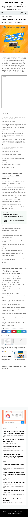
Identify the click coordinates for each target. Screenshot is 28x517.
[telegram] (24, 331)
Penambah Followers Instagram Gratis (12, 425)
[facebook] (4, 331)
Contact (16, 511)
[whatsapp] (19, 331)
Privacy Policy (6, 511)
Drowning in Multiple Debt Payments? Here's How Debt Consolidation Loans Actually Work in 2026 (14, 474)
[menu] (3, 13)
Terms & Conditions (12, 513)
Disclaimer (21, 511)
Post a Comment (18, 22)
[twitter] (9, 331)
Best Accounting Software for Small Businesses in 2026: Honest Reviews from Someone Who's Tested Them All (13, 456)
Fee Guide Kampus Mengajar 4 (11, 214)
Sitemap (19, 513)
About (12, 511)
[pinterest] (14, 331)
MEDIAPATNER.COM (14, 2)
